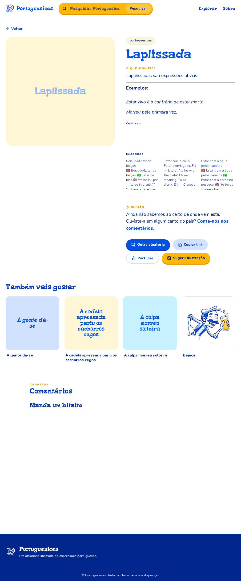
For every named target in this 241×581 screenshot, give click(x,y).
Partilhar (145, 258)
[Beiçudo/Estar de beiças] (145, 175)
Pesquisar (138, 8)
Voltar (17, 28)
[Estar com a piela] (182, 173)
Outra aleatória (151, 244)
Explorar (208, 8)
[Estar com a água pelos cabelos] (220, 175)
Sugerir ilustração (189, 258)
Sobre (229, 8)
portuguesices (141, 40)
